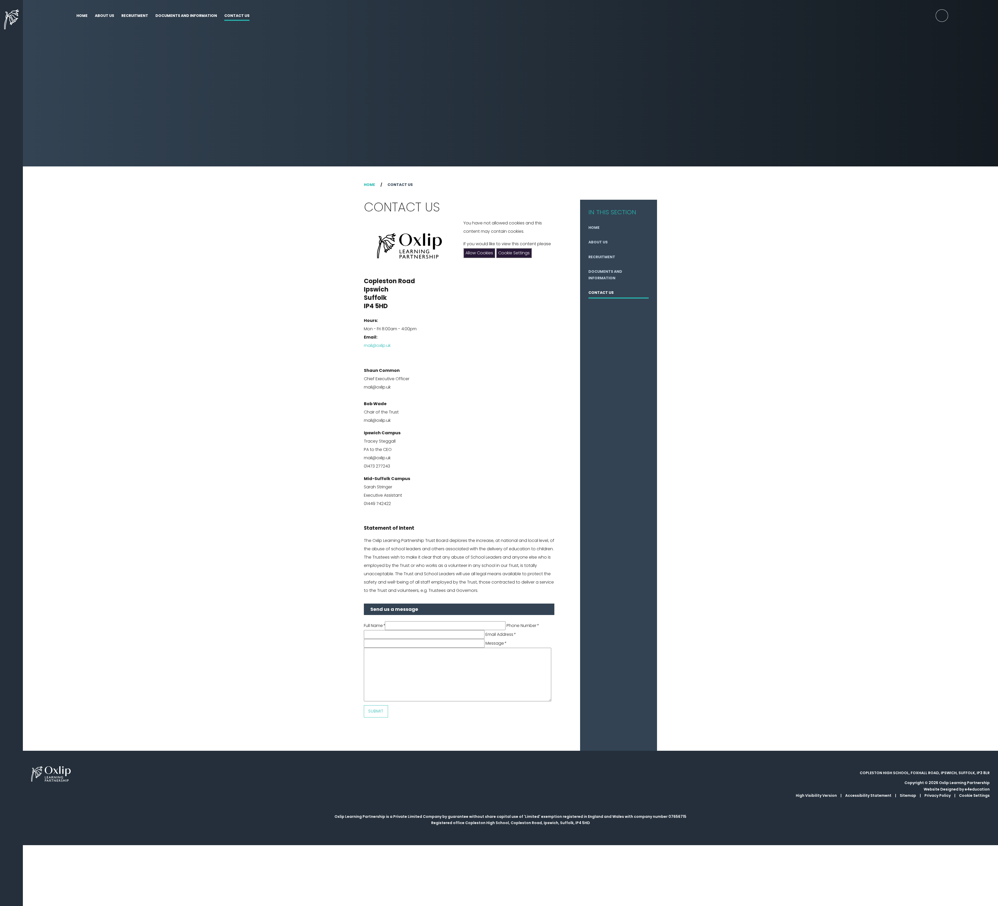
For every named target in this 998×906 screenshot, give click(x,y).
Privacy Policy (937, 795)
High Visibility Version (816, 795)
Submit (376, 711)
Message (495, 643)
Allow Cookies (479, 253)
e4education (977, 789)
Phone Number (523, 626)
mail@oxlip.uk (377, 345)
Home (369, 184)
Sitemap (908, 795)
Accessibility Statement (868, 795)
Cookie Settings (514, 253)
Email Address (500, 634)
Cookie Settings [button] (974, 795)
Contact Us (400, 184)
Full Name (374, 626)
